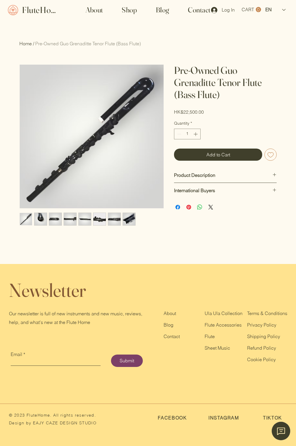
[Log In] (212, 10)
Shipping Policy (263, 336)
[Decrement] (178, 134)
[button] (129, 10)
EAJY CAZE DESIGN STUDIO (64, 423)
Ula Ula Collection (224, 313)
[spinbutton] (187, 134)
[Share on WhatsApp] (199, 207)
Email (16, 354)
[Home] (12, 10)
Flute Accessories (223, 325)
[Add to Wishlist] (270, 155)
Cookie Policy (261, 359)
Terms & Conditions (267, 313)
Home (25, 43)
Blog (168, 325)
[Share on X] (210, 207)
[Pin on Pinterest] (188, 207)
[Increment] (196, 134)
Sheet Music (217, 348)
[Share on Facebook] (177, 207)
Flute (210, 336)
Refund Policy (261, 348)
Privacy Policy (261, 325)
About (170, 313)
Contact (172, 336)
